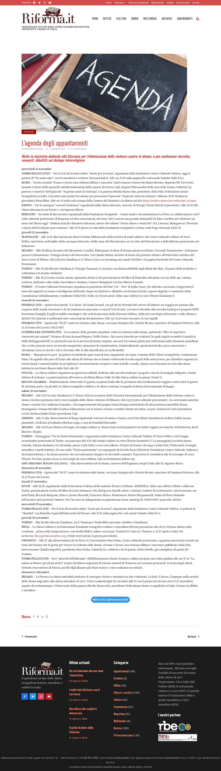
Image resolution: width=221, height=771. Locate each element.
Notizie (117, 728)
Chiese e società (123, 692)
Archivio (118, 678)
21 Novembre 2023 (32, 148)
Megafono (119, 714)
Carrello (195, 2)
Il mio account (183, 2)
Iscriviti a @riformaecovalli (112, 599)
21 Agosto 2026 (78, 718)
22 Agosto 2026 (78, 681)
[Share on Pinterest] (46, 616)
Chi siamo (119, 2)
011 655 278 (90, 757)
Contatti (170, 2)
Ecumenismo (120, 707)
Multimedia (120, 721)
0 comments (78, 148)
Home (109, 2)
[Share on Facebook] (34, 616)
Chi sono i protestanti (139, 2)
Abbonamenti (157, 2)
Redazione (58, 148)
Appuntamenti (121, 671)
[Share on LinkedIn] (42, 616)
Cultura (118, 700)
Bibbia (117, 685)
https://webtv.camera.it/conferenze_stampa (169, 200)
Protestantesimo (123, 735)
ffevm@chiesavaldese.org (50, 536)
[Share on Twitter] (37, 616)
